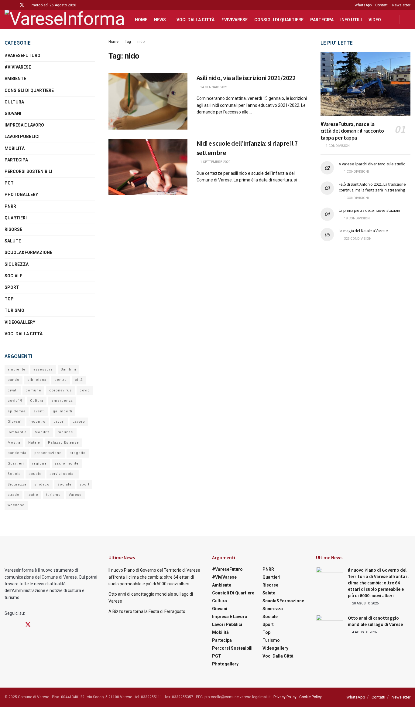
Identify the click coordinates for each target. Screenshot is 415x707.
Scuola (14, 474)
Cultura (14, 102)
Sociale (13, 275)
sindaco (42, 484)
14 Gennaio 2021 (213, 87)
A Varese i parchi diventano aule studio (372, 164)
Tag (128, 41)
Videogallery (20, 322)
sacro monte (67, 463)
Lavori (59, 422)
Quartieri (16, 217)
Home (141, 19)
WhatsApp (363, 5)
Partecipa (322, 19)
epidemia (17, 411)
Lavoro (79, 422)
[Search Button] (408, 19)
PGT (9, 183)
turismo (53, 495)
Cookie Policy (310, 697)
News (160, 19)
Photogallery (21, 194)
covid (85, 390)
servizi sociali (63, 474)
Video (375, 19)
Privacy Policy (285, 697)
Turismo (14, 310)
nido (141, 41)
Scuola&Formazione (28, 252)
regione (39, 463)
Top (9, 298)
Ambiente (15, 78)
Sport (12, 287)
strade (13, 495)
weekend (16, 505)
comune (33, 390)
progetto (78, 453)
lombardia (17, 432)
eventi (39, 411)
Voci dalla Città (195, 19)
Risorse (13, 229)
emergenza (62, 401)
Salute (13, 240)
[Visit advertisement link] (366, 299)
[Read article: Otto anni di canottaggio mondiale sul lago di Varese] (329, 624)
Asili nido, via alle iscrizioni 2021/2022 (246, 77)
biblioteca (36, 380)
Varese (75, 495)
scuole (35, 474)
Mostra (14, 443)
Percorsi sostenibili (28, 171)
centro (60, 380)
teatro (32, 495)
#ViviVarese (234, 19)
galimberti (62, 411)
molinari (66, 432)
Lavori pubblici (22, 136)
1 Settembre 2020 (214, 162)
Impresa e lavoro (24, 125)
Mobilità (15, 148)
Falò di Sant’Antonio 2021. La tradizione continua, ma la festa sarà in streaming (372, 187)
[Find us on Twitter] (22, 5)
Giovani (13, 113)
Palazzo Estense (63, 443)
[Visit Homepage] (64, 20)
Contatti (382, 5)
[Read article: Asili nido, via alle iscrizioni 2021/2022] (147, 101)
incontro (37, 422)
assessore (43, 369)
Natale (34, 443)
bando (13, 380)
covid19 (15, 401)
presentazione (48, 453)
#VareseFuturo (22, 55)
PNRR (10, 206)
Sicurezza (17, 264)
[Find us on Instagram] (13, 5)
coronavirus (60, 390)
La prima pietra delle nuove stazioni (369, 210)
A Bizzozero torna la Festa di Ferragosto (146, 611)
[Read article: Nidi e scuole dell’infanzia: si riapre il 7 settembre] (147, 167)
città (79, 380)
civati (13, 390)
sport (84, 484)
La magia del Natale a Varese (363, 230)
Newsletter (401, 5)
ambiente (17, 369)
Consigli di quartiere (279, 19)
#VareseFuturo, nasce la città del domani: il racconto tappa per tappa (352, 130)
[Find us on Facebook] (6, 5)
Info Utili (351, 19)
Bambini (68, 369)
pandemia (17, 453)
